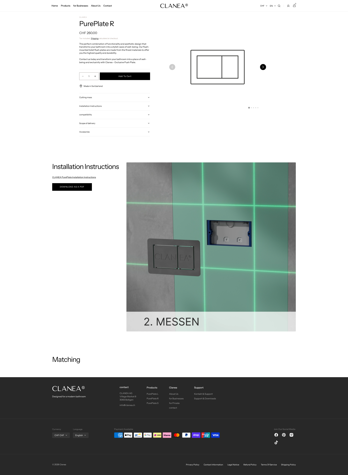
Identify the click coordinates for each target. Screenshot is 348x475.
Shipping (94, 38)
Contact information (213, 464)
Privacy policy (192, 464)
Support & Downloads (205, 398)
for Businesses (176, 398)
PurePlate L (152, 394)
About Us (173, 394)
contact (173, 407)
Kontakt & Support (203, 394)
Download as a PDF (72, 186)
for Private (174, 403)
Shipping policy (288, 464)
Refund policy (250, 464)
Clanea (63, 464)
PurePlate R (153, 398)
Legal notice (233, 464)
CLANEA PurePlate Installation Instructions (74, 177)
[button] (279, 6)
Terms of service (269, 464)
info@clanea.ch (127, 405)
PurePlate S (153, 403)
